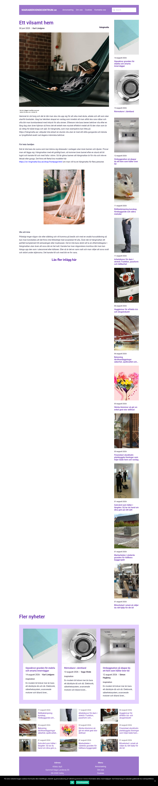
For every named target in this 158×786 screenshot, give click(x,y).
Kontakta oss (100, 10)
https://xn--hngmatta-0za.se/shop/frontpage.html (40, 162)
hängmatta (104, 27)
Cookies (88, 10)
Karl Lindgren (39, 28)
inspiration (30, 679)
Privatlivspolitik (82, 782)
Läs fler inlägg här (64, 260)
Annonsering (67, 10)
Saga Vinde (86, 672)
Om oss (79, 10)
